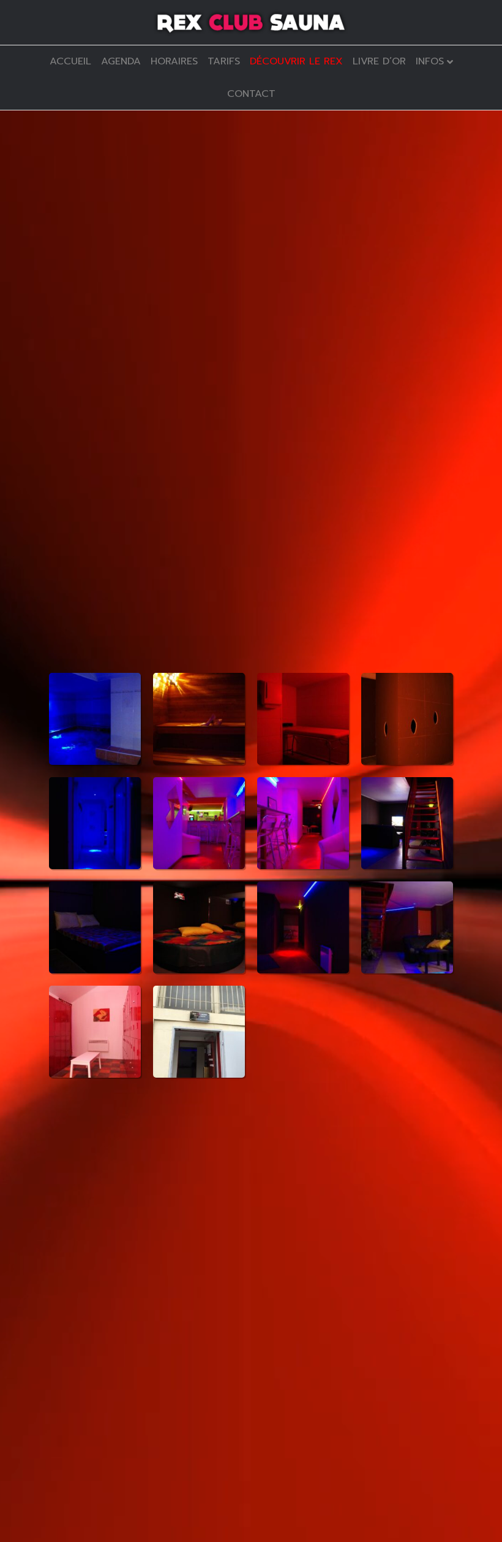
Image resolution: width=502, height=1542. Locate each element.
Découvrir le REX (296, 61)
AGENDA (121, 61)
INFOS (430, 61)
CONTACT (251, 93)
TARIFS (224, 61)
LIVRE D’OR (379, 61)
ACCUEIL (70, 61)
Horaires (174, 61)
